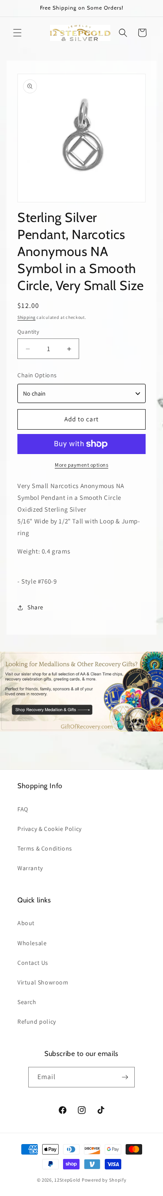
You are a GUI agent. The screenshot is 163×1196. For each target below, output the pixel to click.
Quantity (28, 331)
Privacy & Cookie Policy (49, 829)
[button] (17, 32)
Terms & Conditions (44, 848)
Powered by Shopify (104, 1180)
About (26, 923)
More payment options (81, 464)
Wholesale (32, 943)
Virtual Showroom (43, 982)
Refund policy (36, 1021)
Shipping (26, 317)
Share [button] (35, 607)
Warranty (30, 868)
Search (27, 1002)
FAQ (22, 809)
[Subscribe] (124, 1077)
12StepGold (67, 1180)
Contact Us (32, 963)
